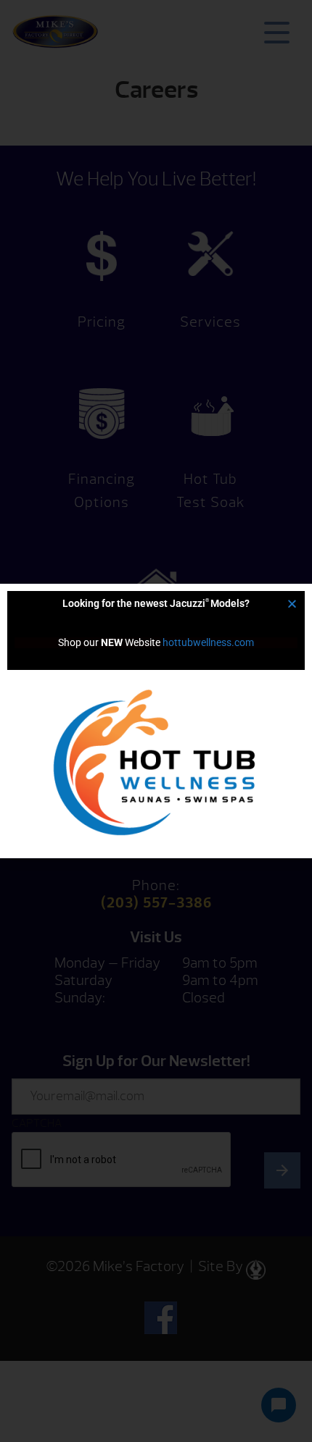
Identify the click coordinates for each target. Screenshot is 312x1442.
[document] (156, 721)
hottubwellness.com (208, 642)
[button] (292, 603)
